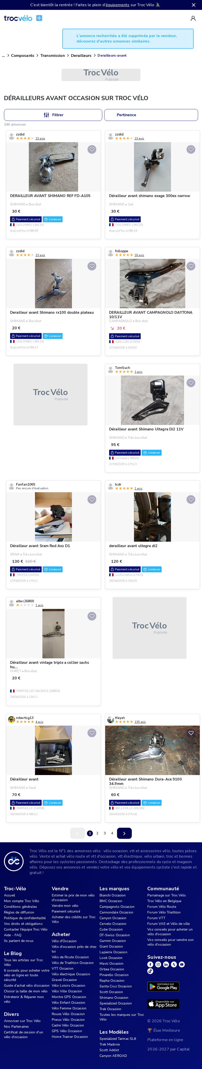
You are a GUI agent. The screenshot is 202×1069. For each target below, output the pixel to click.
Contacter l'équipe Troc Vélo (26, 929)
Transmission (52, 55)
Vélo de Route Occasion (70, 957)
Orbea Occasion (112, 969)
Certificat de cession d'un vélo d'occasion (23, 1034)
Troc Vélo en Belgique (164, 901)
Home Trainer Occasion (70, 1036)
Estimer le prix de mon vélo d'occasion (73, 897)
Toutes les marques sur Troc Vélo (122, 1017)
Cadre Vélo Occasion (68, 1025)
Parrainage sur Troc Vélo (166, 895)
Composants (22, 55)
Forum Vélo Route (161, 906)
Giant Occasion (111, 946)
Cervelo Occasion (113, 923)
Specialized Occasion (116, 1003)
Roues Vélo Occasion (68, 1014)
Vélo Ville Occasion (67, 991)
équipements (118, 5)
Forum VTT (156, 918)
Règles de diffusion (19, 912)
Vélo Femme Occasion (69, 1008)
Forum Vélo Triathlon (164, 912)
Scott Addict (109, 1050)
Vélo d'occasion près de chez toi (74, 949)
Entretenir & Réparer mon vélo (24, 999)
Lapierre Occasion (113, 952)
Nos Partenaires (16, 1026)
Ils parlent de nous (19, 940)
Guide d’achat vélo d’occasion (27, 985)
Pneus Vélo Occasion (68, 1019)
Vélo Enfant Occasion (68, 1002)
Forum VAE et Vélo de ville (168, 923)
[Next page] (124, 833)
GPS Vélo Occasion (67, 1031)
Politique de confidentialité (25, 918)
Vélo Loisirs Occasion (68, 985)
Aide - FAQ (13, 935)
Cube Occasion (111, 929)
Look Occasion (111, 958)
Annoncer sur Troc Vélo (22, 1021)
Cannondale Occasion (116, 912)
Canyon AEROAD (113, 1055)
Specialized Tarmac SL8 (118, 1038)
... (3, 55)
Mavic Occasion (111, 963)
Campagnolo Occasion (117, 906)
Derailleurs (81, 55)
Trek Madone (110, 1044)
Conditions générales (20, 906)
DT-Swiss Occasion (115, 935)
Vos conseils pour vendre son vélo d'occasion (170, 942)
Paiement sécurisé (66, 911)
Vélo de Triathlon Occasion (73, 962)
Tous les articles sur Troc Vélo (23, 962)
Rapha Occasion (112, 980)
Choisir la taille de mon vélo (26, 991)
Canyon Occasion (113, 918)
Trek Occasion (110, 1009)
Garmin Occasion (113, 940)
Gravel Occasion (64, 980)
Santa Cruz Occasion (116, 986)
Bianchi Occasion (113, 895)
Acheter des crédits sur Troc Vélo (73, 919)
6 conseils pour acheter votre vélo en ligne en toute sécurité (26, 975)
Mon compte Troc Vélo (21, 901)
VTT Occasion (62, 968)
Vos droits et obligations (23, 923)
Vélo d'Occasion (64, 941)
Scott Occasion (111, 992)
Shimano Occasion (114, 997)
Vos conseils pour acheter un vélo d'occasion (170, 931)
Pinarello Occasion (114, 975)
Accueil (9, 895)
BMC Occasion (111, 901)
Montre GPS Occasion (69, 997)
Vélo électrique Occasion (71, 974)
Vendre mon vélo (65, 905)
